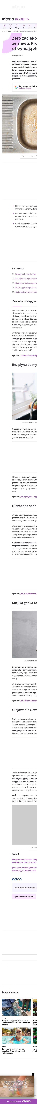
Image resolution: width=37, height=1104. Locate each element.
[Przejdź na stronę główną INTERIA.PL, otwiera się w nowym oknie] (8, 19)
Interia (4, 31)
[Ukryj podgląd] (33, 1074)
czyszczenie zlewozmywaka (24, 896)
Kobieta (10, 31)
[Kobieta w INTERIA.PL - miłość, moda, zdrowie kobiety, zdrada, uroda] (22, 19)
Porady (16, 31)
